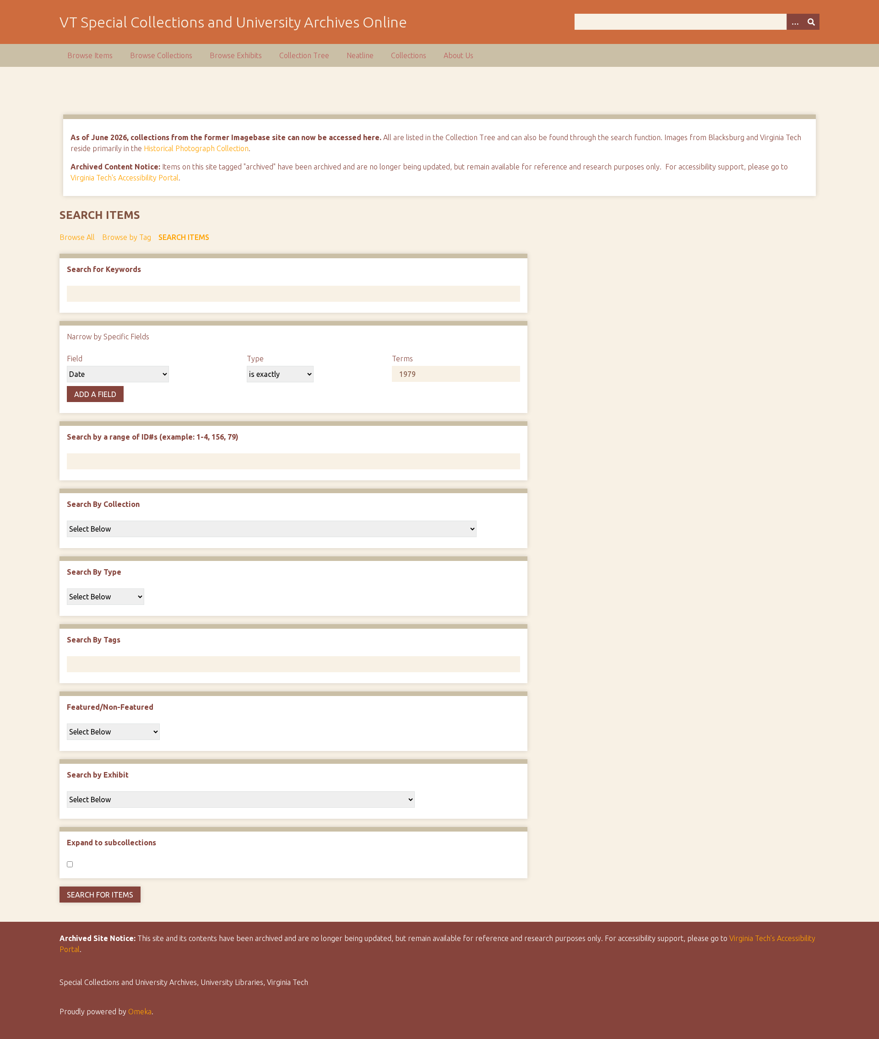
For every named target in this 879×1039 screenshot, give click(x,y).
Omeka (140, 1011)
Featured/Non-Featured (110, 707)
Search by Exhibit (98, 775)
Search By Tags (93, 640)
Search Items (183, 237)
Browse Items (90, 55)
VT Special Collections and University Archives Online (233, 22)
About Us (458, 55)
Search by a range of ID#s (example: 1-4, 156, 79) (153, 437)
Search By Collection (103, 504)
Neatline (360, 55)
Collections (408, 55)
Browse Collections (161, 55)
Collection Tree (304, 55)
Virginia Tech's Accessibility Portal (125, 178)
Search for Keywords (104, 269)
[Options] (795, 22)
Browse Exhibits (236, 55)
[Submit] (811, 22)
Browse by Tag (126, 237)
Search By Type (94, 572)
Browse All (77, 237)
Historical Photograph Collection (196, 148)
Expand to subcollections (111, 842)
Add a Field (95, 394)
